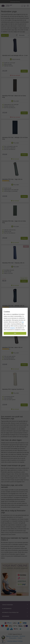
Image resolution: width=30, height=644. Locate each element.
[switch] (3, 642)
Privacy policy (12, 638)
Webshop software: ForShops (15, 641)
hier (23, 322)
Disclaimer (22, 636)
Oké (15, 333)
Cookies (20, 638)
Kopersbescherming (15, 1)
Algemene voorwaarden (12, 636)
